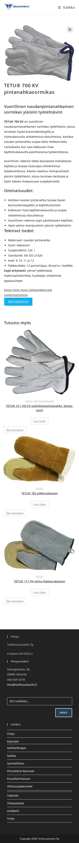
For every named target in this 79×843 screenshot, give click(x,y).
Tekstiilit (12, 795)
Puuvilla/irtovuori (18, 779)
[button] (70, 29)
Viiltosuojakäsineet (43, 401)
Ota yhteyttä (18, 301)
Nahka (29, 401)
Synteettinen (15, 763)
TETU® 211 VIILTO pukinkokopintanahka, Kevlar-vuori (39, 408)
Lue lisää (39, 421)
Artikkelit (13, 811)
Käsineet (13, 741)
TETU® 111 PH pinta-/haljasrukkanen (39, 581)
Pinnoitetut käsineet (20, 771)
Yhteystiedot (15, 803)
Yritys (11, 734)
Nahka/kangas (16, 748)
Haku (64, 712)
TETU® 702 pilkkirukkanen (39, 493)
